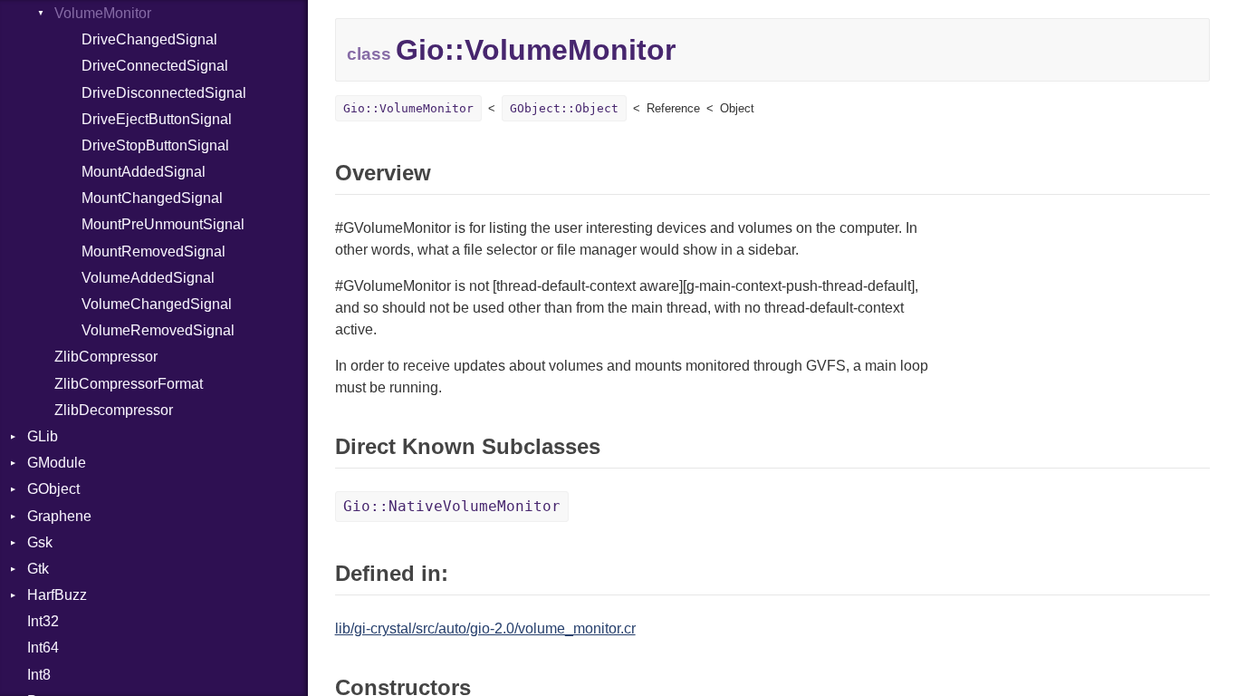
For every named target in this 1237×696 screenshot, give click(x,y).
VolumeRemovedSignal (158, 330)
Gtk (38, 568)
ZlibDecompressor (113, 410)
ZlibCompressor (106, 356)
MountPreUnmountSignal (163, 224)
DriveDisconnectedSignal (164, 93)
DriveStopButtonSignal (155, 145)
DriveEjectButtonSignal (157, 119)
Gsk (40, 542)
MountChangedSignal (152, 198)
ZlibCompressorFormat (128, 384)
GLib (42, 436)
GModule (56, 462)
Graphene (59, 516)
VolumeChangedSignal (157, 304)
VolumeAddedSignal (148, 277)
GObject (53, 489)
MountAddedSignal (144, 171)
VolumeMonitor (102, 13)
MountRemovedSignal (153, 251)
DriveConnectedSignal (155, 65)
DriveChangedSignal (149, 39)
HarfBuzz (57, 595)
